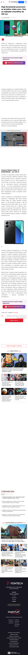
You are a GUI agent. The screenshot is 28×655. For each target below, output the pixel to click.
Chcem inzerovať (14, 594)
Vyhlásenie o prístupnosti (14, 636)
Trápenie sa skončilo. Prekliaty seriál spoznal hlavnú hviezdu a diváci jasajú (14, 511)
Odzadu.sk (11, 621)
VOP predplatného (14, 641)
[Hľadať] (3, 2)
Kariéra (14, 601)
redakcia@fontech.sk (22, 318)
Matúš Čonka (6, 17)
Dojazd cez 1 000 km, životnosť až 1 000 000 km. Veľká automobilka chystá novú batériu (13, 515)
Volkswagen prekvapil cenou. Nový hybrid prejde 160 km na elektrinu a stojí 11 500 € (13, 498)
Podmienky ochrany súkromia (14, 632)
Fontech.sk (11, 623)
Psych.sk (16, 626)
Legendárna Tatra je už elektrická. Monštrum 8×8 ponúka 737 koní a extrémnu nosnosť (13, 506)
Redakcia (14, 597)
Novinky (16, 312)
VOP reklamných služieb (14, 646)
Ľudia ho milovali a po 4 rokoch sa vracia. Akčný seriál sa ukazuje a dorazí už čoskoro (13, 502)
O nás (14, 595)
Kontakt (14, 592)
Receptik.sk (17, 624)
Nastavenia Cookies (14, 634)
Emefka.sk (17, 621)
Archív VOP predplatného (14, 643)
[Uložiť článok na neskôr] (3, 39)
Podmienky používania (13, 639)
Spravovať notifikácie (14, 604)
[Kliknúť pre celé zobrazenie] (14, 28)
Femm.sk (17, 623)
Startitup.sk (10, 619)
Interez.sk (17, 619)
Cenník (14, 599)
